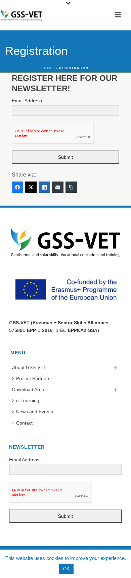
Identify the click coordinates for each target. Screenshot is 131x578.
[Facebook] (17, 187)
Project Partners (33, 378)
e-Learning (27, 400)
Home (48, 68)
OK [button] (66, 568)
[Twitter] (31, 187)
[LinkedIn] (44, 187)
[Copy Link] (71, 187)
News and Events (34, 411)
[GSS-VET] (21, 15)
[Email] (57, 187)
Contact (24, 423)
